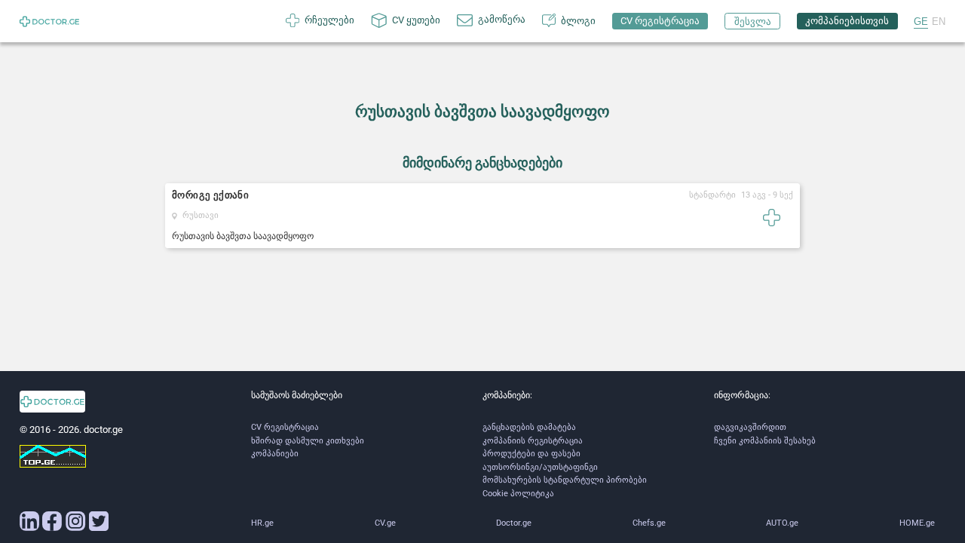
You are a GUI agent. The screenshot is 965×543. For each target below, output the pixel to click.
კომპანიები (275, 454)
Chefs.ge (649, 523)
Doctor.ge (514, 523)
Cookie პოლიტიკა (518, 494)
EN (938, 21)
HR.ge (262, 523)
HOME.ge (917, 523)
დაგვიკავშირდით (750, 427)
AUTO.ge (782, 523)
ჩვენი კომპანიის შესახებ (765, 441)
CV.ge (385, 523)
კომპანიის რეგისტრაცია (532, 441)
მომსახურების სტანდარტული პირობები (564, 480)
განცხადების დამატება (529, 427)
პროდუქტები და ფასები (531, 454)
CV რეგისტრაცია (285, 427)
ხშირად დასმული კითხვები (307, 441)
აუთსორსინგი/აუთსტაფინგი (540, 467)
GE (921, 21)
